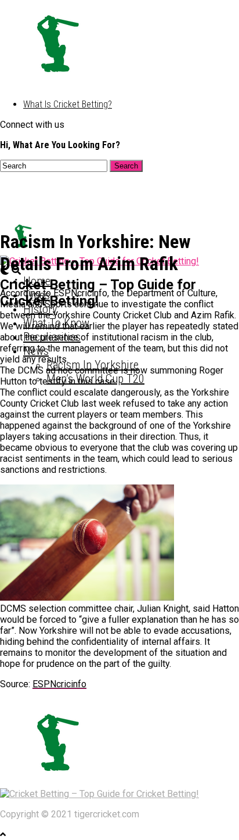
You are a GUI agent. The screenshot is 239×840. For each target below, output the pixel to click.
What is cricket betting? (67, 104)
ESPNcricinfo (59, 684)
